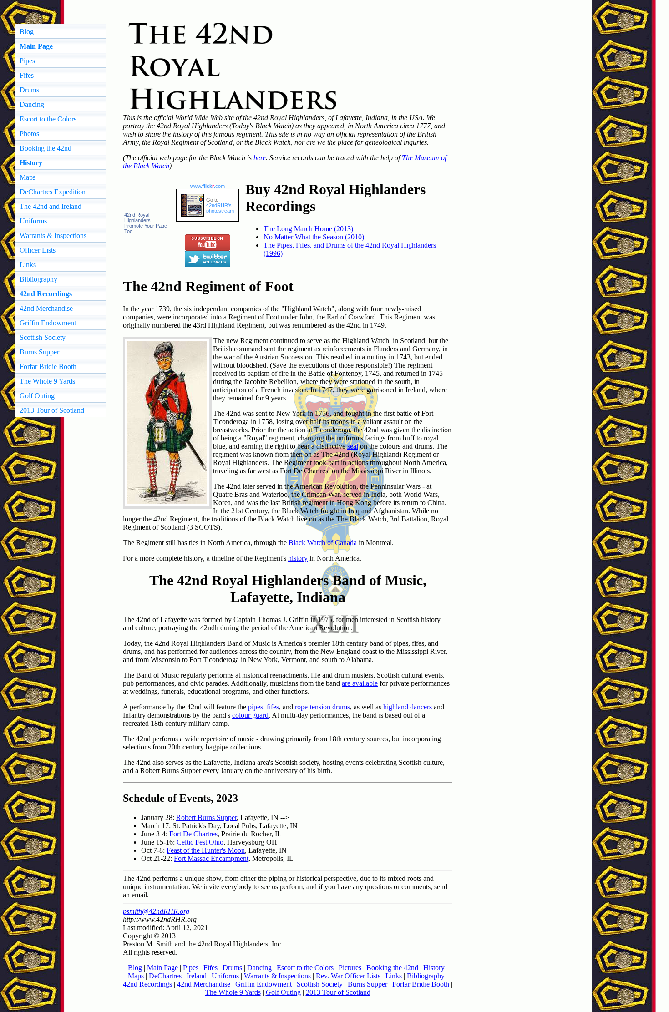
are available (360, 683)
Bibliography (38, 279)
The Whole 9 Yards (47, 381)
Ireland (197, 976)
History (434, 968)
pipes (255, 707)
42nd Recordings (147, 984)
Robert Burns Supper (206, 817)
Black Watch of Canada (323, 542)
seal (352, 446)
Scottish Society (43, 337)
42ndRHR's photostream (220, 207)
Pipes (27, 61)
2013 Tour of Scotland (52, 410)
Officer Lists (38, 250)
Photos (29, 133)
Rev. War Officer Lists (348, 976)
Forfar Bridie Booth (48, 366)
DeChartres (165, 976)
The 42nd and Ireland (50, 206)
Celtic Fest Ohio (200, 842)
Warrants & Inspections (53, 235)
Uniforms (33, 221)
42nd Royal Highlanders (137, 217)
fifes (273, 707)
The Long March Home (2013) (308, 229)
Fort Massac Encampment (211, 858)
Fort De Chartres (193, 834)
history (298, 558)
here (259, 158)
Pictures (350, 968)
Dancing (32, 104)
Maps (27, 177)
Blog (27, 31)
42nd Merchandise (46, 308)
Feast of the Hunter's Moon (206, 850)
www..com (207, 186)
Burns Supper (39, 352)
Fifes (27, 75)
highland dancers (407, 707)
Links (28, 264)
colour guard (250, 715)
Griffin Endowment (48, 323)
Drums (29, 90)
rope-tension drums (322, 707)
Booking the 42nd (45, 148)
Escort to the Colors (48, 119)
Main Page (162, 968)
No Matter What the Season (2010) (314, 237)
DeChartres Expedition (53, 192)
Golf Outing (37, 396)
